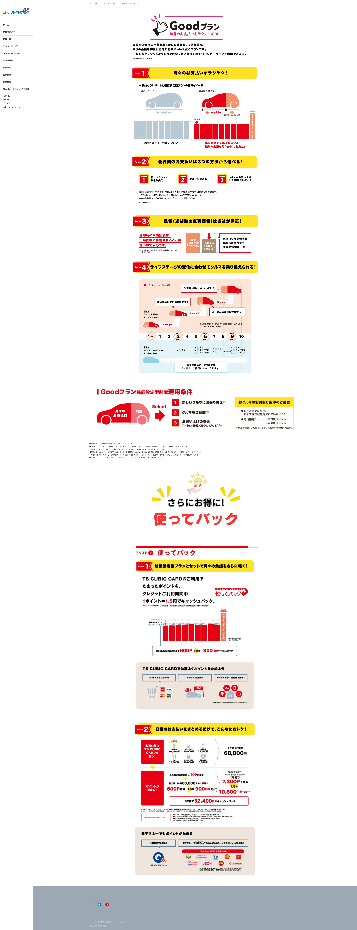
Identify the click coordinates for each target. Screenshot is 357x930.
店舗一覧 (6, 96)
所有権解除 (7, 99)
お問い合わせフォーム (11, 107)
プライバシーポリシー (11, 103)
